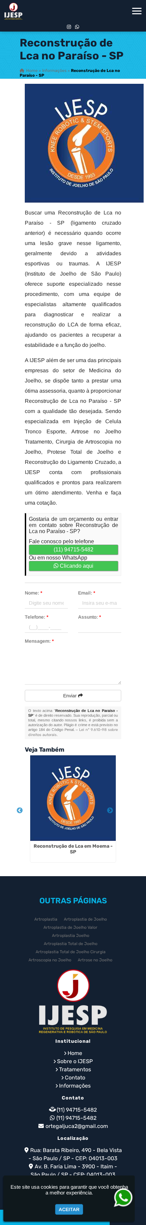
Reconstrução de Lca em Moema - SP (73, 849)
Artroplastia (45, 919)
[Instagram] (69, 27)
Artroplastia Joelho (70, 935)
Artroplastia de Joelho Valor (70, 927)
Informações (75, 1085)
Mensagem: (39, 641)
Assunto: (89, 617)
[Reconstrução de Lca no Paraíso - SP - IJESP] (13, 11)
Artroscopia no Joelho (50, 960)
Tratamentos (75, 1069)
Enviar (70, 695)
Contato (75, 1077)
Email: (86, 593)
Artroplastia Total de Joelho (70, 943)
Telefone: (36, 617)
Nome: (33, 593)
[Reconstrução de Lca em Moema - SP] (73, 798)
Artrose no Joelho (95, 960)
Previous (19, 810)
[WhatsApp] (77, 27)
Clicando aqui (75, 566)
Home (75, 1053)
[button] (137, 11)
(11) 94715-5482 (73, 549)
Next (110, 810)
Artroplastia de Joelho (85, 919)
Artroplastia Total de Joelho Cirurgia (71, 951)
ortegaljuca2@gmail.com (76, 1126)
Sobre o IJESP (75, 1061)
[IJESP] (73, 1001)
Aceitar (69, 1209)
